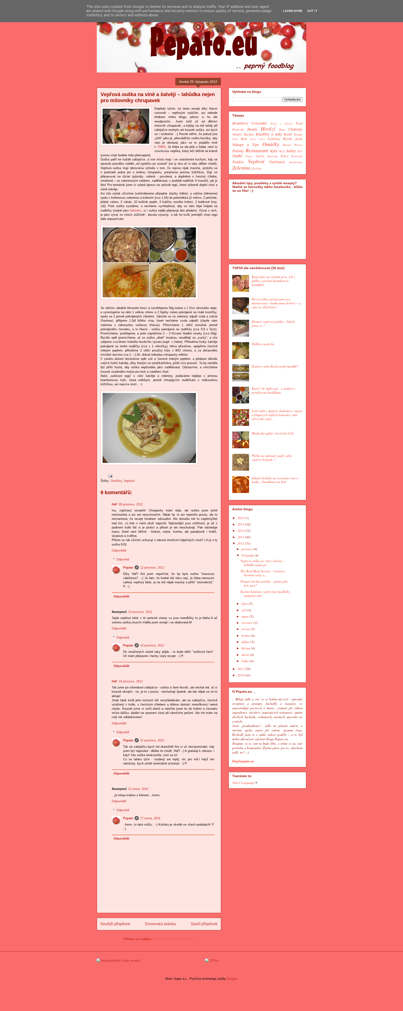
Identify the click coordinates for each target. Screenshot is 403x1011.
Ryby (274, 150)
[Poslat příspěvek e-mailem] (110, 476)
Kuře (244, 138)
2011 (241, 669)
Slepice (249, 156)
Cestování (259, 123)
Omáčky (116, 481)
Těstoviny (296, 156)
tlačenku (135, 210)
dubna (245, 641)
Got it (312, 11)
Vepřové (129, 481)
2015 (241, 524)
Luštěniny (274, 138)
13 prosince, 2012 (140, 612)
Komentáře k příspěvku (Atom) (174, 939)
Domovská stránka (160, 924)
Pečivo (298, 145)
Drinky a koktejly (281, 123)
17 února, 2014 (150, 818)
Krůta (235, 139)
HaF (114, 504)
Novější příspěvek (115, 924)
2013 (241, 537)
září (244, 610)
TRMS (161, 147)
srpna (245, 616)
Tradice (238, 161)
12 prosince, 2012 (152, 567)
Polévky (238, 150)
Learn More (292, 11)
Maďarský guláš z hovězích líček (273, 433)
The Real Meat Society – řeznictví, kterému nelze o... (263, 573)
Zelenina (241, 167)
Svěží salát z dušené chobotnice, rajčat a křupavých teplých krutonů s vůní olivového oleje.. (277, 415)
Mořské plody (292, 138)
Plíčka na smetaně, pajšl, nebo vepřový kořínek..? (272, 457)
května (246, 635)
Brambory (240, 123)
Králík (288, 134)
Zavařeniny (295, 162)
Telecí (284, 156)
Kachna (249, 134)
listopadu (247, 555)
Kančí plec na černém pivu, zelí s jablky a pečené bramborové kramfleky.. (273, 280)
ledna (245, 661)
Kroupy (298, 134)
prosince (247, 549)
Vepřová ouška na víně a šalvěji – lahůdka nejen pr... (262, 563)
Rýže (282, 151)
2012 (241, 543)
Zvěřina (256, 168)
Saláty (291, 150)
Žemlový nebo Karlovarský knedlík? (275, 366)
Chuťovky (295, 129)
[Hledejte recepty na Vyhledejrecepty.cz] (118, 960)
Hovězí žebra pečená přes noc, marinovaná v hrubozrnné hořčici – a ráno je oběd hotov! (276, 303)
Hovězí (268, 128)
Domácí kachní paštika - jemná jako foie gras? (264, 583)
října (245, 603)
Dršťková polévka (263, 344)
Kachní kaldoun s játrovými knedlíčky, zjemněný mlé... (265, 593)
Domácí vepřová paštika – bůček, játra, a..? (273, 323)
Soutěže (260, 156)
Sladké (237, 155)
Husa (282, 129)
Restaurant (257, 150)
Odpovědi (122, 559)
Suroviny (272, 156)
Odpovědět (119, 550)
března (246, 648)
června (246, 629)
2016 (241, 518)
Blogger (232, 978)
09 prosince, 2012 (131, 504)
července (247, 622)
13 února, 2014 (138, 789)
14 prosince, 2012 (152, 645)
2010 (241, 675)
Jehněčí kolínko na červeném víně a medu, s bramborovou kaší (275, 480)
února (245, 654)
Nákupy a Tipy (245, 144)
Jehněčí (237, 134)
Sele (299, 151)
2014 (241, 530)
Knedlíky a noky (269, 134)
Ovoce (287, 144)
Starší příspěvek (204, 924)
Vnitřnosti (277, 161)
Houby (252, 129)
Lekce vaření (257, 139)
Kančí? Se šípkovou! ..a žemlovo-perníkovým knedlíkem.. (273, 390)
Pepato (128, 567)
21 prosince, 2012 (152, 740)
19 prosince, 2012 (131, 681)
